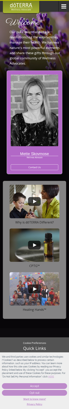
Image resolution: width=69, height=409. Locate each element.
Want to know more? (34, 399)
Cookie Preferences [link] (34, 343)
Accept (34, 386)
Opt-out (34, 392)
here (51, 376)
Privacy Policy (34, 404)
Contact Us (34, 167)
